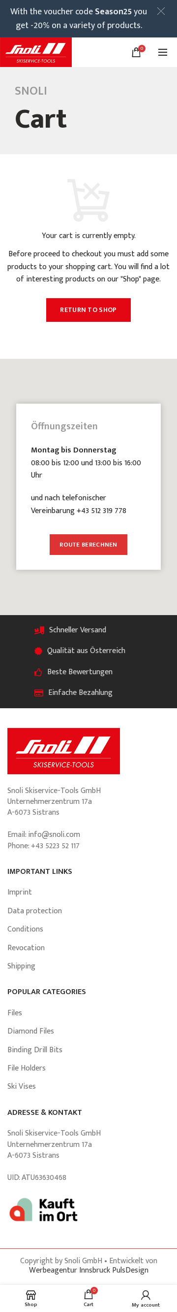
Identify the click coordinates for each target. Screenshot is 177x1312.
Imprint (19, 892)
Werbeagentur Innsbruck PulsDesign (88, 1270)
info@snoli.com (54, 834)
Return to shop (88, 309)
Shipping (21, 966)
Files (14, 1013)
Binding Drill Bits (34, 1050)
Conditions (25, 929)
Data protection (34, 911)
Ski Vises (21, 1086)
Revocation (26, 948)
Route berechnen (88, 544)
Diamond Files (30, 1031)
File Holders (26, 1068)
